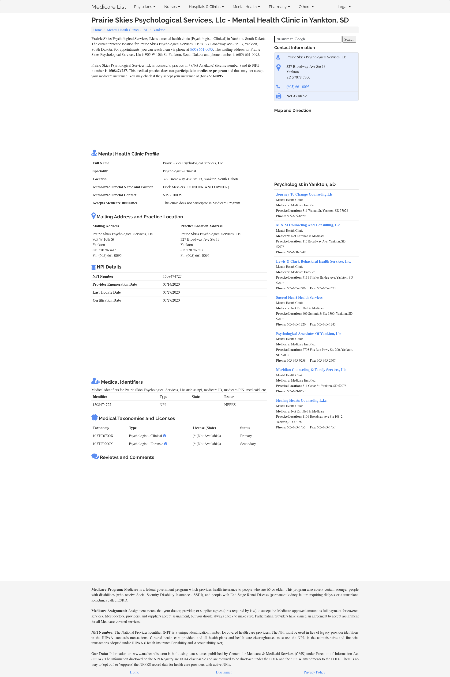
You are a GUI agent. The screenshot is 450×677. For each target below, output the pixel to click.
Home (97, 29)
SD (146, 29)
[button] (164, 435)
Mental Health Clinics (123, 29)
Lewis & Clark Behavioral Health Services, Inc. (313, 261)
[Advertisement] (179, 114)
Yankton (159, 29)
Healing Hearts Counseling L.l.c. (301, 400)
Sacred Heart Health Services (299, 297)
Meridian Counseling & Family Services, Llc (311, 369)
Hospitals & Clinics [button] (205, 6)
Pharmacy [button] (278, 6)
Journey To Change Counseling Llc (304, 194)
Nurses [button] (171, 6)
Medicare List (108, 5)
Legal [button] (343, 6)
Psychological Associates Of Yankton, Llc (308, 333)
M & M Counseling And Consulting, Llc (308, 224)
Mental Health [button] (245, 6)
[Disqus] (179, 521)
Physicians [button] (143, 6)
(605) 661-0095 (201, 49)
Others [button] (305, 6)
